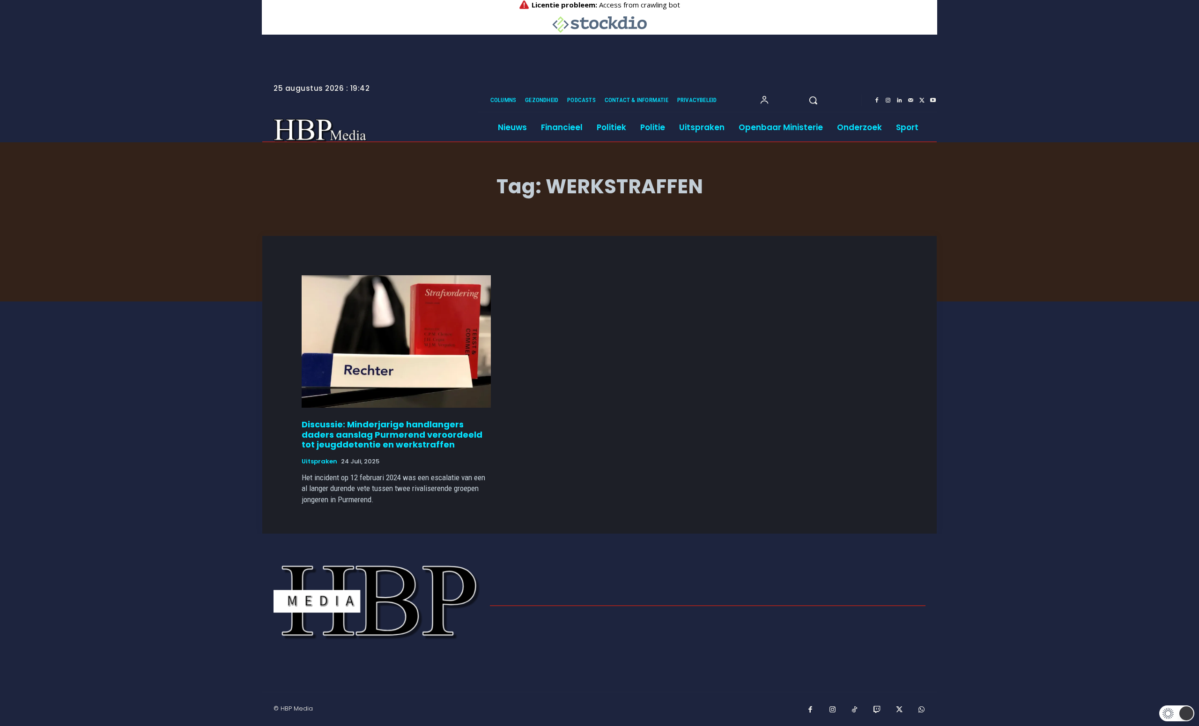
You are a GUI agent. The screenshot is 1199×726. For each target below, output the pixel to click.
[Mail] (910, 100)
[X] (921, 100)
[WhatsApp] (922, 710)
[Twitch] (877, 710)
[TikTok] (855, 710)
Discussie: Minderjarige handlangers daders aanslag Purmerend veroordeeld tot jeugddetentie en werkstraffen (392, 434)
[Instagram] (888, 100)
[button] (813, 100)
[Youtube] (933, 100)
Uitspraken (319, 461)
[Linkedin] (899, 100)
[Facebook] (876, 100)
